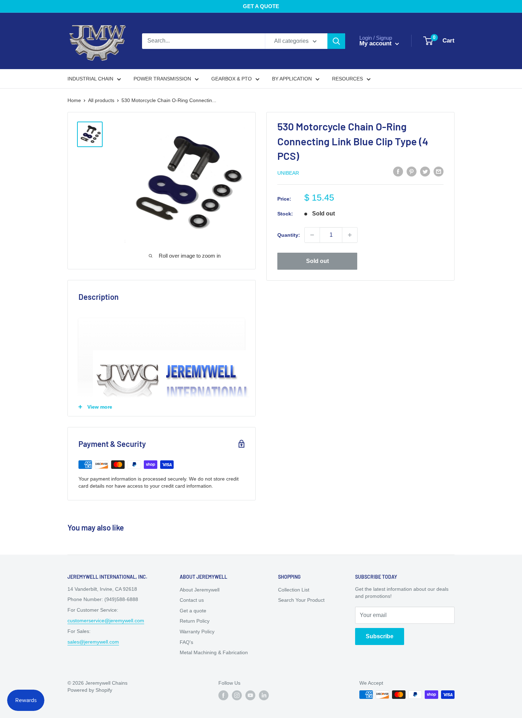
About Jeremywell (199, 590)
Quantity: (288, 235)
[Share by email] (439, 171)
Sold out (317, 261)
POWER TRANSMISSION (162, 79)
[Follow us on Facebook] (223, 695)
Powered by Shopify (89, 690)
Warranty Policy (197, 631)
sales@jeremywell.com (93, 642)
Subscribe (379, 636)
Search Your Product (301, 600)
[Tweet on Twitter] (425, 171)
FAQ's (186, 642)
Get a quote (193, 610)
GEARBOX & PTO (231, 79)
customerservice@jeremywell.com (105, 620)
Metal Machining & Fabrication (214, 652)
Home (74, 100)
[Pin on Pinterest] (412, 171)
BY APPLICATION (292, 79)
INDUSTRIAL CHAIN (90, 79)
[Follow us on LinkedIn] (264, 695)
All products (101, 100)
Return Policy (195, 621)
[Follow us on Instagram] (237, 695)
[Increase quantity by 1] (349, 235)
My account (376, 43)
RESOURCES (347, 79)
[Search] (336, 41)
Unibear (288, 173)
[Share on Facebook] (398, 171)
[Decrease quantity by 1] (312, 235)
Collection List (293, 590)
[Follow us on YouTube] (250, 695)
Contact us (192, 600)
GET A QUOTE (261, 6)
